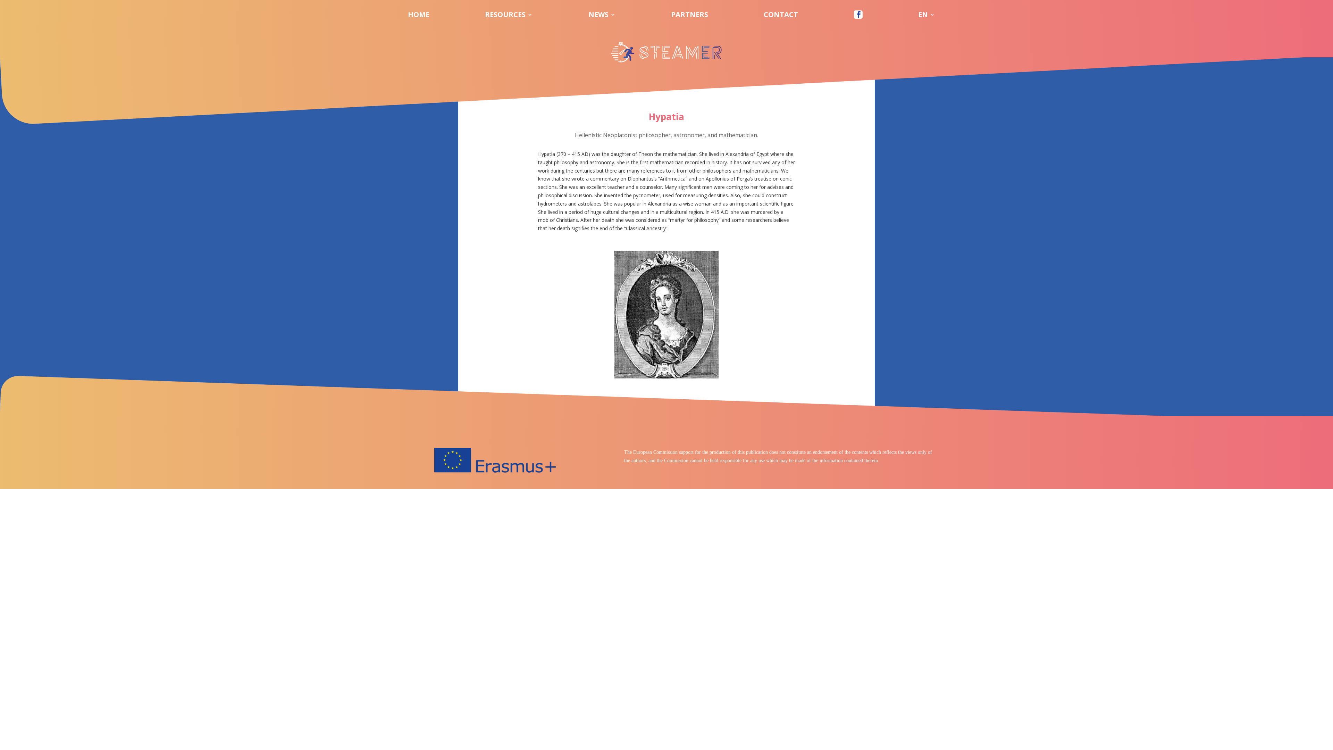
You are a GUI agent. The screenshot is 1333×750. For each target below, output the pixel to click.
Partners (689, 15)
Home (418, 15)
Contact (781, 15)
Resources (505, 15)
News (598, 15)
